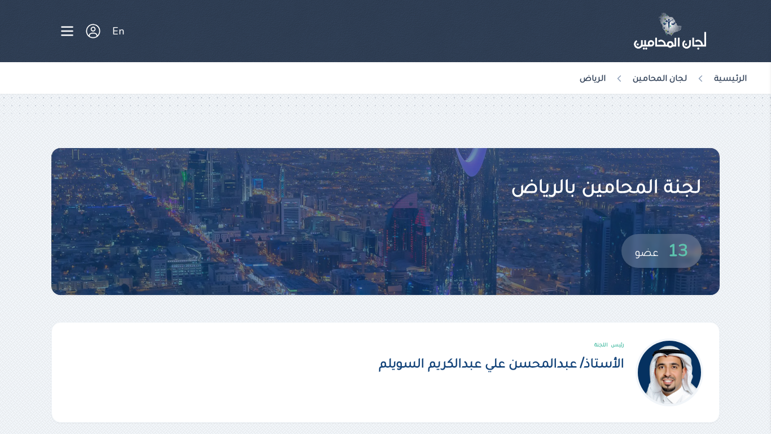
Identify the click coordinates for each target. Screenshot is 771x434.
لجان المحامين (660, 78)
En (118, 31)
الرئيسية (730, 78)
